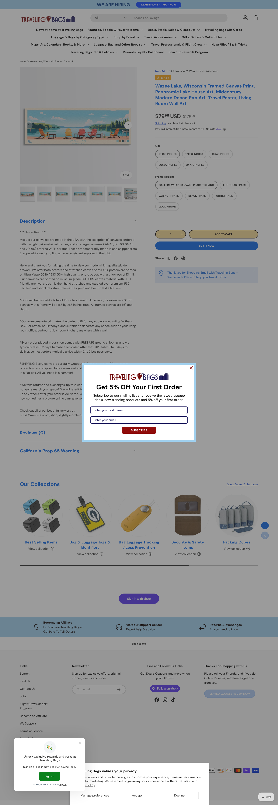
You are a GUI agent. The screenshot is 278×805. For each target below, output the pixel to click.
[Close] (191, 367)
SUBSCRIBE (139, 430)
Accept (137, 795)
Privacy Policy (85, 785)
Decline (179, 795)
